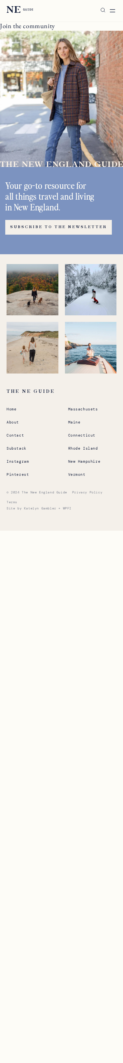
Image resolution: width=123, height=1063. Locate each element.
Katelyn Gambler (40, 508)
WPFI (67, 508)
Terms (12, 502)
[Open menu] (112, 11)
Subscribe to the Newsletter (58, 227)
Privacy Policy (87, 492)
